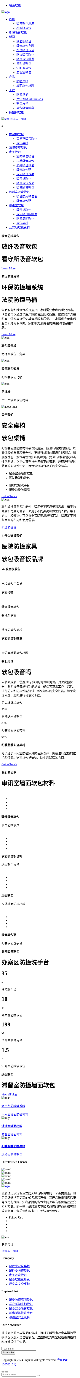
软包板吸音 (23, 41)
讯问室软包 (23, 68)
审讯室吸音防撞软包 (29, 99)
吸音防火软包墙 (26, 196)
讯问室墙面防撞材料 (14, 1114)
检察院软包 (23, 28)
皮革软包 (15, 152)
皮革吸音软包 (25, 160)
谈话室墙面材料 (11, 1126)
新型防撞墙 (8, 527)
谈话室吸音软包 (19, 192)
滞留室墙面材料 (11, 1134)
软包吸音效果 (25, 174)
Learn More (8, 268)
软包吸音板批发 (26, 214)
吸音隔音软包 (25, 187)
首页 (12, 19)
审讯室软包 (16, 205)
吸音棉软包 (23, 178)
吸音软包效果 (25, 183)
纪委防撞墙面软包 (21, 1299)
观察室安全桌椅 (19, 1283)
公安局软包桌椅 (19, 227)
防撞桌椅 (22, 81)
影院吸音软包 (18, 32)
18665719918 (17, 118)
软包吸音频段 (25, 108)
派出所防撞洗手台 (21, 1313)
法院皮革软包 (18, 147)
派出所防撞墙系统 (13, 1106)
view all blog (9, 1094)
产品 (12, 76)
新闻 (12, 36)
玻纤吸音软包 (25, 165)
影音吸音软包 (25, 50)
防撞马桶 (22, 94)
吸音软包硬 (23, 169)
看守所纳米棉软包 (21, 1304)
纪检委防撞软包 (11, 1154)
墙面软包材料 (25, 85)
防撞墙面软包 (25, 218)
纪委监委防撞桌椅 (13, 1146)
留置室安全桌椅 (19, 1266)
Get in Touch (9, 496)
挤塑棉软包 (23, 63)
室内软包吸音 (25, 156)
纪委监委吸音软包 (21, 1308)
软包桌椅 (22, 103)
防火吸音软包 (25, 54)
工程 (12, 90)
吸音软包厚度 (25, 23)
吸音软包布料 (25, 45)
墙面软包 (15, 5)
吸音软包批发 (25, 59)
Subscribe (8, 1352)
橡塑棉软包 (16, 112)
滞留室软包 (23, 72)
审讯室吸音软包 (26, 138)
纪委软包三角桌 (19, 1279)
